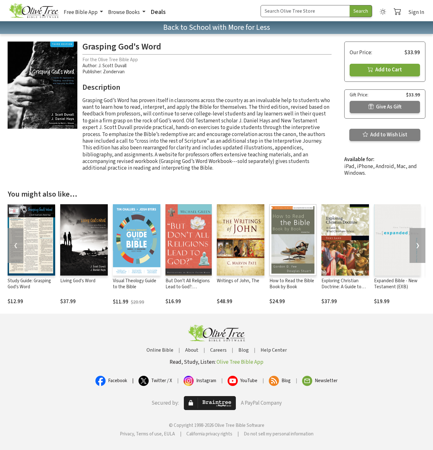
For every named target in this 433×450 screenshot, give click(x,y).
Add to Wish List (388, 135)
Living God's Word (77, 280)
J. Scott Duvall (112, 65)
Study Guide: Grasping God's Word (29, 283)
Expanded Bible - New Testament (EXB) (395, 283)
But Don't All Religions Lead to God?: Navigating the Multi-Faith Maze (187, 289)
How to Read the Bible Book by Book (291, 283)
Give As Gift (388, 107)
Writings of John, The (238, 280)
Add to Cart (388, 70)
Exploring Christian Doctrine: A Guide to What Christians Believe (345, 286)
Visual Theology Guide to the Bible (134, 283)
